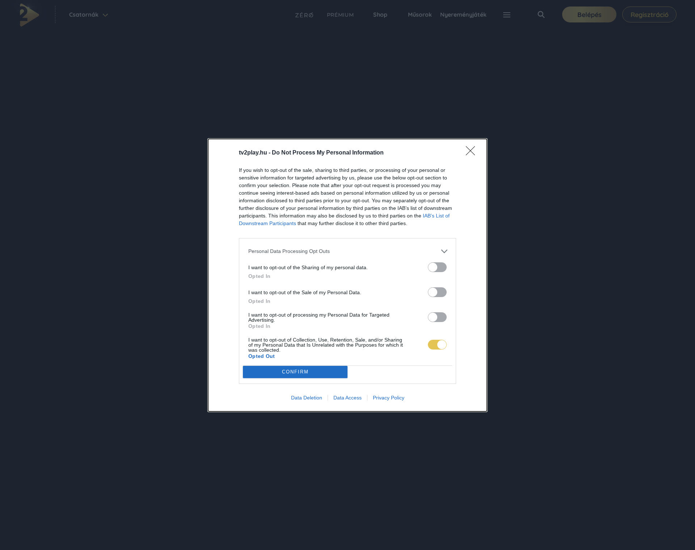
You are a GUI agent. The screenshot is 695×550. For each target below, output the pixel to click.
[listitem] (347, 251)
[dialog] (347, 275)
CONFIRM (295, 372)
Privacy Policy (388, 398)
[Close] (473, 153)
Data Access (347, 398)
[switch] (437, 267)
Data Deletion (306, 398)
